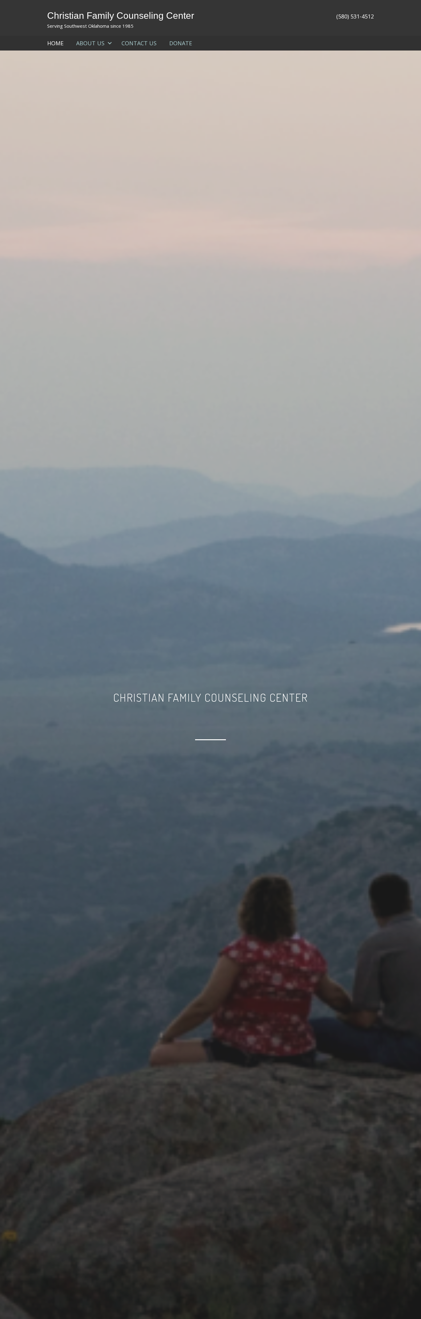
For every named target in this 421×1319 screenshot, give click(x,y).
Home (55, 43)
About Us (90, 43)
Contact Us (139, 43)
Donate (180, 43)
